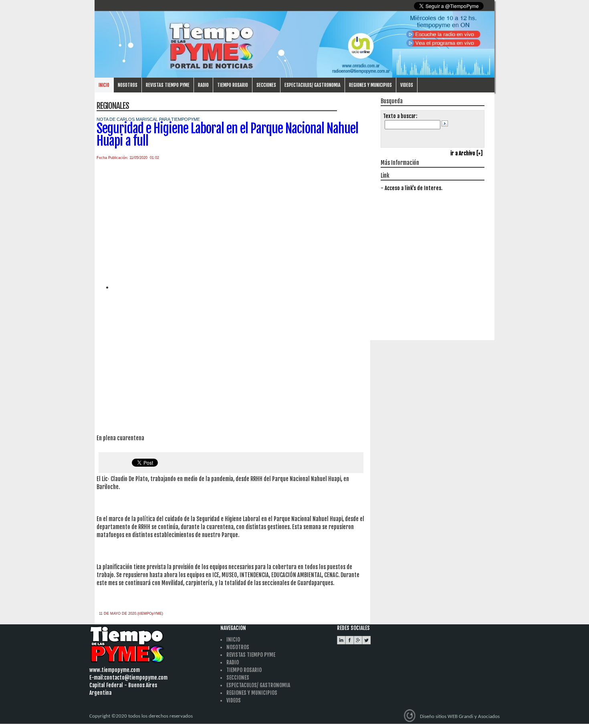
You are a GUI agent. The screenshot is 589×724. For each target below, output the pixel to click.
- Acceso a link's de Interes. (411, 188)
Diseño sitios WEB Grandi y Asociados (460, 716)
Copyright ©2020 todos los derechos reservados (141, 716)
